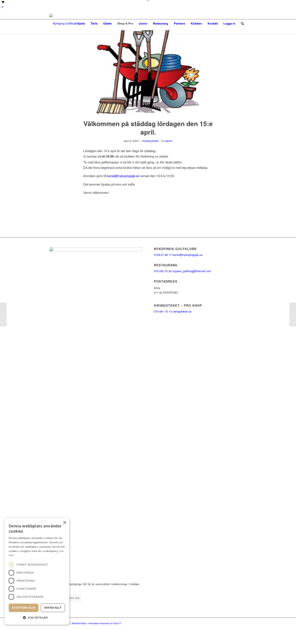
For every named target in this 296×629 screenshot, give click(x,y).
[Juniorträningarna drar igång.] (292, 314)
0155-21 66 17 (163, 255)
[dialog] (36, 571)
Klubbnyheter (151, 141)
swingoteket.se (181, 311)
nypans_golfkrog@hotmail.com (191, 271)
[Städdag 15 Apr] (148, 72)
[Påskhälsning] (3, 314)
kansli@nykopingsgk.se (123, 175)
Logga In (229, 23)
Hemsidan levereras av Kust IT (104, 623)
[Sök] (242, 23)
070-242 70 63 (163, 271)
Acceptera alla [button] (23, 607)
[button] (37, 617)
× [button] (64, 522)
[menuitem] (81, 23)
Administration (79, 623)
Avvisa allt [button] (52, 607)
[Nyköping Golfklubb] (63, 23)
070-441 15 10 (163, 311)
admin (168, 141)
